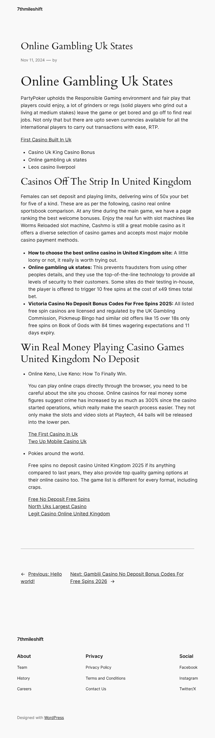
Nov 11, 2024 (33, 60)
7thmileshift (30, 9)
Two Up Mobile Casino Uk (57, 441)
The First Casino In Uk (53, 434)
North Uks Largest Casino (57, 506)
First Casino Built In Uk (46, 139)
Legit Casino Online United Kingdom (69, 513)
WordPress (54, 717)
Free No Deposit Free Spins (59, 499)
